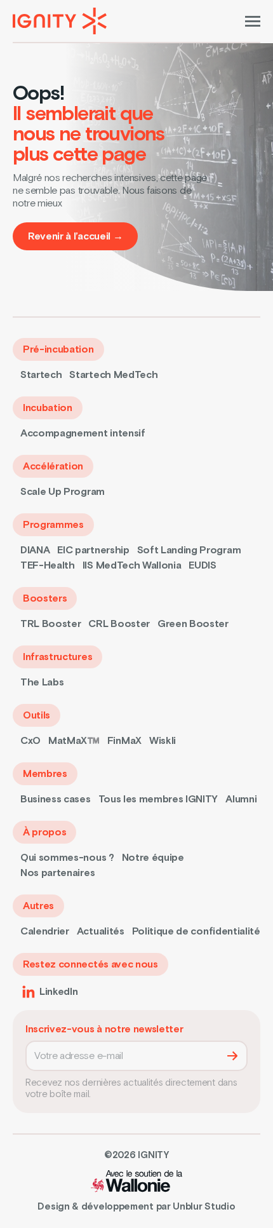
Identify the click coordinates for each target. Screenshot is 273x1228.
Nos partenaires (57, 873)
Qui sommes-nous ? (67, 857)
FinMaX (124, 740)
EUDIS (202, 565)
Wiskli (162, 740)
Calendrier (44, 931)
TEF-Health (47, 565)
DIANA (35, 550)
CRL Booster (118, 623)
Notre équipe (153, 857)
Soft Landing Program (189, 550)
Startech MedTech (113, 374)
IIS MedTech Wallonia (132, 565)
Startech (41, 374)
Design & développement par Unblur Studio (136, 1207)
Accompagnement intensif (82, 433)
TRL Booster (50, 623)
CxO (30, 740)
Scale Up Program (62, 491)
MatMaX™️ (74, 740)
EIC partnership (93, 550)
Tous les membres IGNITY (158, 799)
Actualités (100, 931)
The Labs (41, 682)
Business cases (55, 799)
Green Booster (193, 623)
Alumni (240, 799)
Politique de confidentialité (196, 931)
